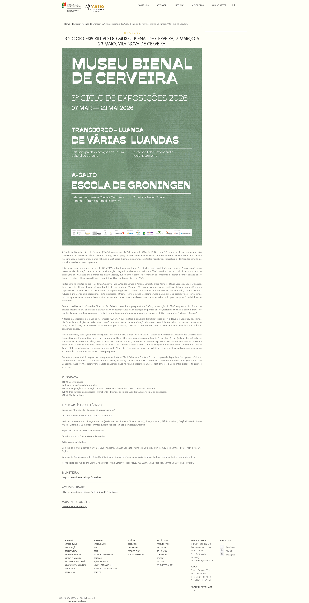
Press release (134, 551)
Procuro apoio (163, 544)
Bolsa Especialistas (165, 565)
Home (67, 23)
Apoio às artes (100, 544)
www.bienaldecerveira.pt (74, 506)
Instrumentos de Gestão (75, 561)
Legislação (70, 572)
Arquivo (160, 561)
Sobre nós (69, 540)
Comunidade (162, 554)
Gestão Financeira (73, 558)
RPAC (96, 547)
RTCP (96, 551)
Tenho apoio (162, 551)
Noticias (76, 23)
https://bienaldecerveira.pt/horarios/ (81, 477)
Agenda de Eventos (91, 23)
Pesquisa (234, 5)
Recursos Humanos (73, 554)
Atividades (162, 5)
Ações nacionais (101, 561)
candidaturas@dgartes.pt (202, 560)
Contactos (198, 5)
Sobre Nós (143, 5)
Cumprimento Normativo (75, 565)
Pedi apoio (161, 547)
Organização (70, 547)
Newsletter (133, 547)
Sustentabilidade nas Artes (105, 568)
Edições (97, 572)
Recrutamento (71, 551)
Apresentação (71, 544)
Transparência (71, 568)
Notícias (179, 5)
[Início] (97, 7)
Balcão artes (162, 540)
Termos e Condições (77, 601)
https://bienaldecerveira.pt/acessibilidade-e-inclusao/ (90, 491)
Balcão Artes (219, 5)
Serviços (160, 558)
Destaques (132, 544)
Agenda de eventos (136, 554)
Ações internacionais (103, 565)
